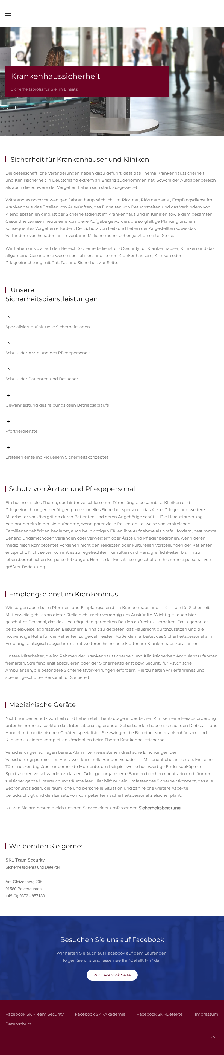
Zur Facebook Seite (112, 975)
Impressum (206, 1014)
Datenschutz (18, 1024)
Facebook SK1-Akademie (100, 1014)
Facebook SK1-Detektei (160, 1014)
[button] (8, 13)
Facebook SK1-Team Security (34, 1014)
